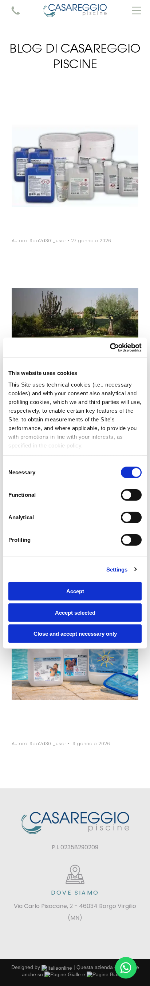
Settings (117, 569)
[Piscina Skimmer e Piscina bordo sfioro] (75, 333)
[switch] (131, 495)
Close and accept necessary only (75, 634)
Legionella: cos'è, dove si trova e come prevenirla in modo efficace (66, 222)
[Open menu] (136, 10)
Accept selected (75, 612)
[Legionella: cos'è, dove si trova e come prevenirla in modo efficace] (75, 161)
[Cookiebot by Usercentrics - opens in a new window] (110, 347)
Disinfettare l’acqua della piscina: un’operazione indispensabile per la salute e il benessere (66, 720)
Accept (75, 591)
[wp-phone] (16, 15)
